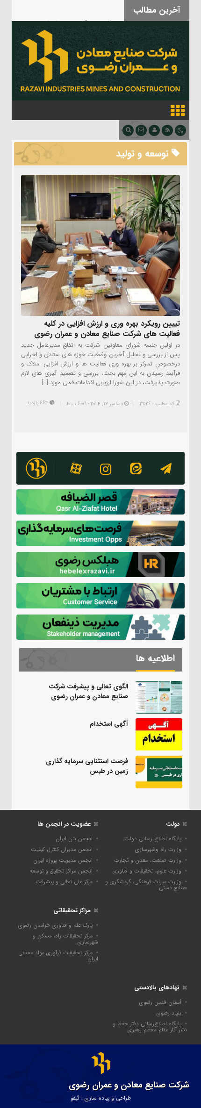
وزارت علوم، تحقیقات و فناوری (147, 870)
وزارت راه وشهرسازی (158, 849)
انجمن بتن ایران (74, 838)
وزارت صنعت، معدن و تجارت (147, 860)
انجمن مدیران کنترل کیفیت (62, 849)
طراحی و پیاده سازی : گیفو (101, 1098)
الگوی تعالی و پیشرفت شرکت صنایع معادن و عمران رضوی (88, 691)
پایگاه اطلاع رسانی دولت (152, 838)
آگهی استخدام (109, 724)
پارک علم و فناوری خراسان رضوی (55, 925)
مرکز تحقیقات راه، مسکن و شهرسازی (65, 938)
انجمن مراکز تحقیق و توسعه (61, 870)
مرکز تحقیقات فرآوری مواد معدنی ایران (58, 955)
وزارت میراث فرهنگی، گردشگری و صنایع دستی (146, 884)
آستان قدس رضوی (160, 1002)
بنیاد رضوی (169, 1012)
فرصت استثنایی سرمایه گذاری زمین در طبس (87, 766)
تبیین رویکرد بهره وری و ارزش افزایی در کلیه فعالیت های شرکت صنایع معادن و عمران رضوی (107, 329)
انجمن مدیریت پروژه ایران (63, 860)
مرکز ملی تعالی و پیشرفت (64, 881)
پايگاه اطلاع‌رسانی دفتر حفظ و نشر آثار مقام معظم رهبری (150, 1026)
